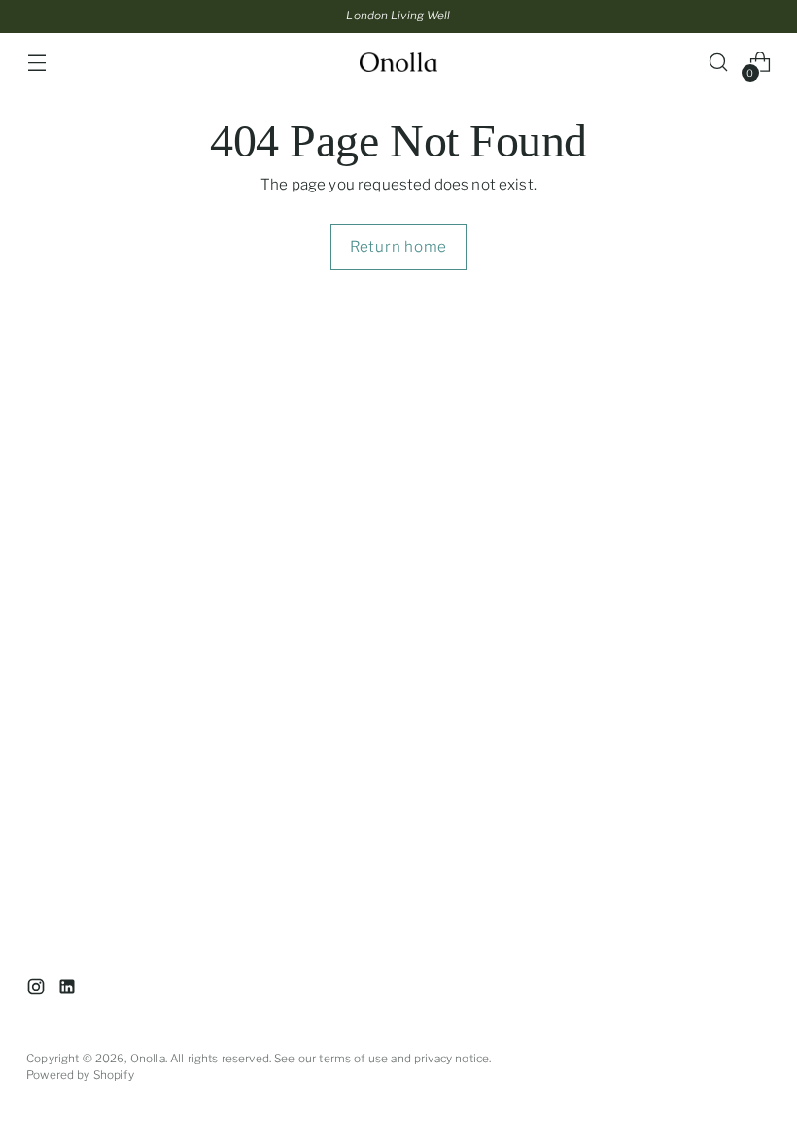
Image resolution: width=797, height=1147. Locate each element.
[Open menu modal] (36, 63)
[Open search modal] (719, 63)
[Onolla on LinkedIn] (69, 990)
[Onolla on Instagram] (38, 990)
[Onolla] (398, 62)
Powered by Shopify (80, 1075)
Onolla (147, 1058)
